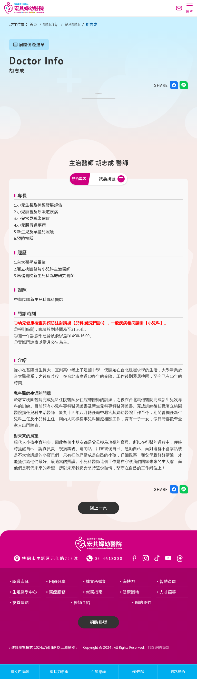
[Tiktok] (157, 558)
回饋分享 (57, 581)
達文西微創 (96, 581)
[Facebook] (134, 558)
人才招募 (168, 592)
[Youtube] (168, 558)
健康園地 (131, 592)
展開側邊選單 (31, 44)
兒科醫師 (72, 24)
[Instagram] (146, 558)
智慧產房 (168, 581)
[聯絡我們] (179, 8)
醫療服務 (57, 592)
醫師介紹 (50, 24)
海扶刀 (129, 581)
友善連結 (20, 602)
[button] (189, 9)
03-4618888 (109, 558)
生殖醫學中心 (24, 592)
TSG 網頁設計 (158, 647)
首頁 (33, 24)
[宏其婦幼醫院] (24, 8)
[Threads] (179, 558)
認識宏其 (20, 581)
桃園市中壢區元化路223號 (50, 558)
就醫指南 (94, 592)
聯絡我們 (143, 602)
